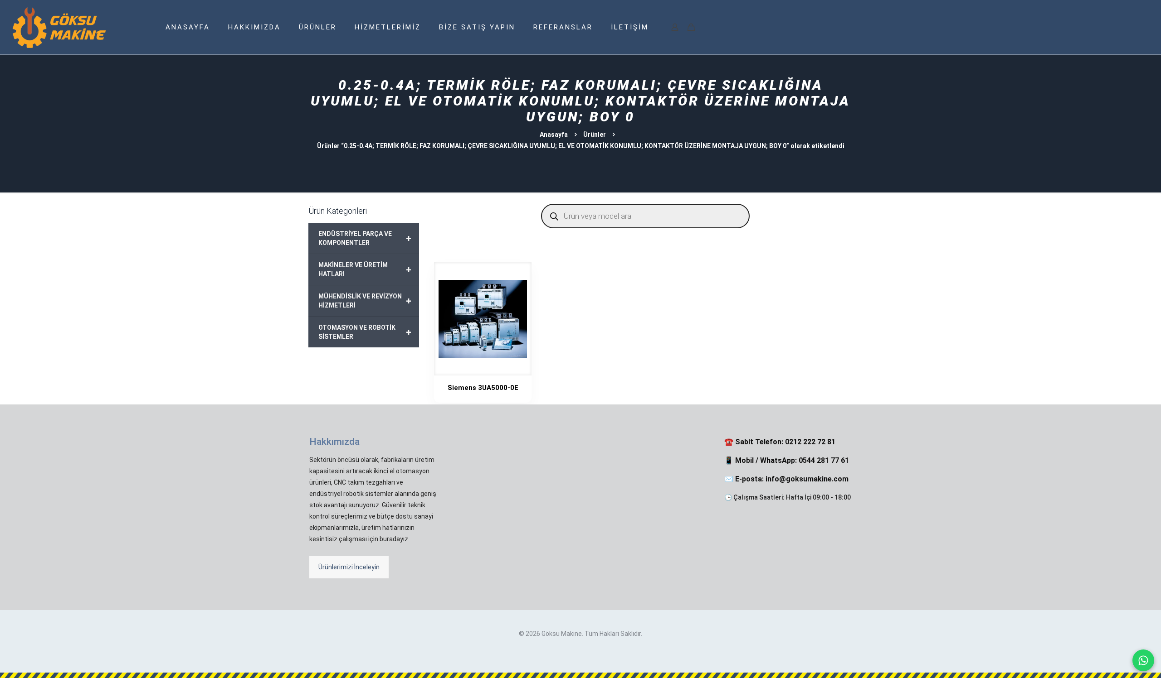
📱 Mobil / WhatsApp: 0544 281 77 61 (786, 460)
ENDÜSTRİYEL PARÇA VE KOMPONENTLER (364, 238)
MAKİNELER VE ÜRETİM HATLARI (364, 269)
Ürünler (594, 134)
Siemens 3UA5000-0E (483, 388)
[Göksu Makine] (59, 27)
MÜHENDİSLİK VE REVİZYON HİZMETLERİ (364, 301)
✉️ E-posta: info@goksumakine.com (786, 479)
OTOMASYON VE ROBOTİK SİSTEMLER (364, 332)
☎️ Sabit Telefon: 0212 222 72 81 (779, 442)
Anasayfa (554, 134)
